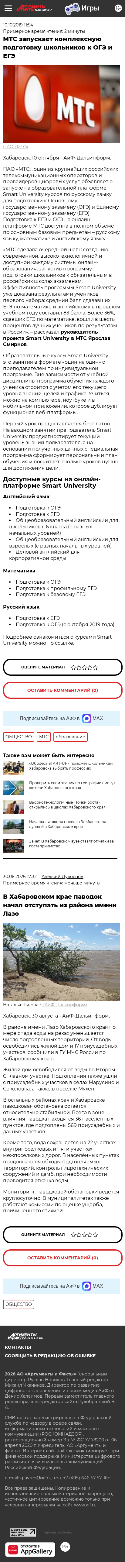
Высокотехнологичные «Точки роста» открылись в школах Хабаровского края (67, 804)
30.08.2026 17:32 (20, 876)
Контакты (18, 1347)
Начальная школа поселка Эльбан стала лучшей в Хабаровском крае (67, 824)
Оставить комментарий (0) (62, 690)
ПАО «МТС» (15, 146)
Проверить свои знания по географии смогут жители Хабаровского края (72, 785)
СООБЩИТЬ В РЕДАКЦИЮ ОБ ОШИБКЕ (50, 1355)
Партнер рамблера (57, 1532)
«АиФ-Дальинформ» (64, 1005)
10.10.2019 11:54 (18, 25)
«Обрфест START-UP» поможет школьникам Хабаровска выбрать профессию (71, 766)
